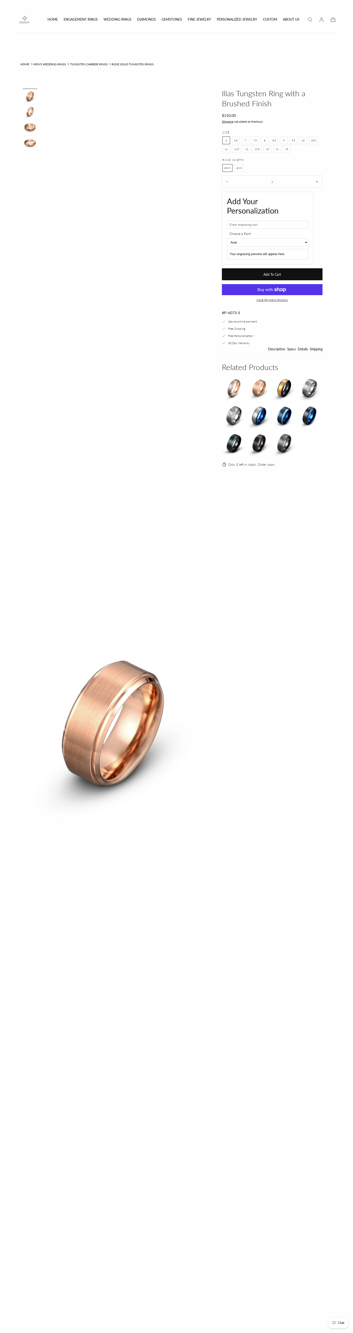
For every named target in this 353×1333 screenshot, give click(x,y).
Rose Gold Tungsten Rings (133, 64)
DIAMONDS (146, 19)
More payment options (272, 300)
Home (24, 64)
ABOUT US (291, 19)
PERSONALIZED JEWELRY (237, 19)
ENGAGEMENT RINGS (81, 19)
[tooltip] (234, 388)
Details (303, 349)
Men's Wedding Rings (49, 64)
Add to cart (272, 274)
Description (276, 349)
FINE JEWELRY (199, 19)
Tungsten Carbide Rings (89, 64)
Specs (291, 349)
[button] (310, 20)
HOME (53, 19)
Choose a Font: (240, 234)
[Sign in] (321, 20)
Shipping (227, 121)
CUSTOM (270, 19)
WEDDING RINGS (117, 19)
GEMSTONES (172, 19)
